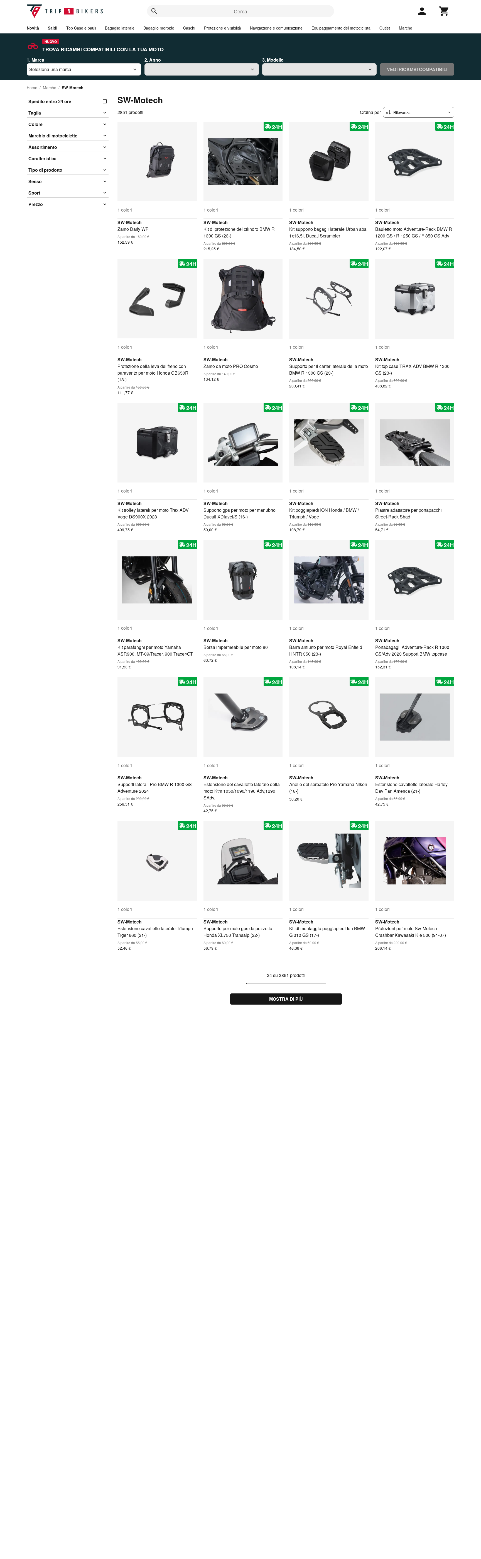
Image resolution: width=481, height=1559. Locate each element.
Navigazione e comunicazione (276, 28)
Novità (33, 28)
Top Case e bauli (81, 28)
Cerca (240, 11)
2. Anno (152, 60)
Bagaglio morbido (158, 28)
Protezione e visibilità (222, 28)
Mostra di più (286, 999)
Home (32, 87)
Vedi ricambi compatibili (417, 69)
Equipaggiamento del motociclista (340, 28)
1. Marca (35, 60)
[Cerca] (154, 11)
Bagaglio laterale (119, 28)
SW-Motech (129, 222)
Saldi (52, 28)
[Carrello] (444, 11)
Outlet (384, 28)
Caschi (189, 28)
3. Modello (273, 60)
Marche (405, 28)
